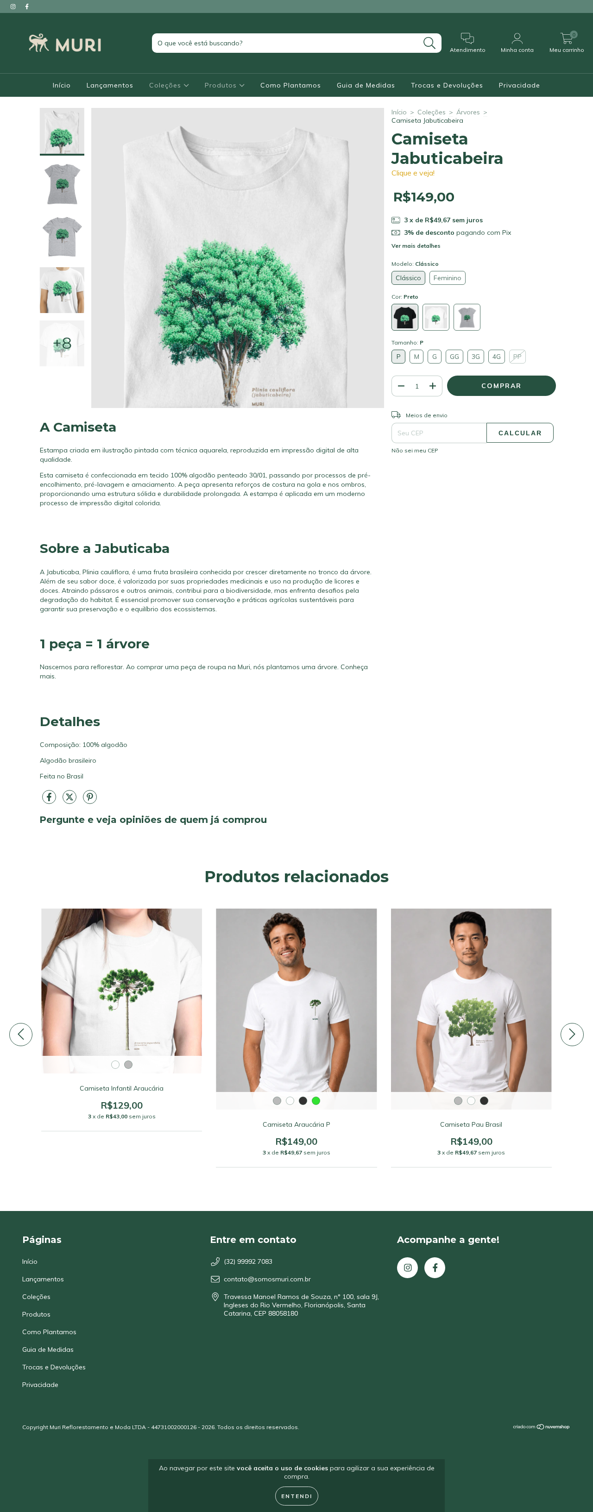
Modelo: (415, 263)
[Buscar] (430, 43)
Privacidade (519, 85)
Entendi (296, 1496)
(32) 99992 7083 (248, 1261)
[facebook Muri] (27, 6)
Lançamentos (110, 85)
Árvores (468, 112)
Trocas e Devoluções (447, 85)
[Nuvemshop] (542, 1427)
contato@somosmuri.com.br (267, 1279)
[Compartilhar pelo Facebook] (50, 801)
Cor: (404, 296)
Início (62, 85)
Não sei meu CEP (414, 450)
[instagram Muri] (14, 6)
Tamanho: (407, 342)
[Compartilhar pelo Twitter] (70, 801)
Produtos (222, 85)
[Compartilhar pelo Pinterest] (90, 801)
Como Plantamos (290, 85)
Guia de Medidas (366, 85)
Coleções (166, 85)
